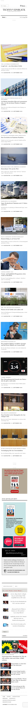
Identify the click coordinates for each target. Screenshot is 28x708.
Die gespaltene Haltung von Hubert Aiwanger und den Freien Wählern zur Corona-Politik (13, 344)
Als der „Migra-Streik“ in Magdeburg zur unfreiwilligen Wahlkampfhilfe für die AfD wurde (18, 595)
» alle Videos (25, 635)
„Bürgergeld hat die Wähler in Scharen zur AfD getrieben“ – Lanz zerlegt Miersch (18, 610)
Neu (16, 586)
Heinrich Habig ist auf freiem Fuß (10, 239)
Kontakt (9, 696)
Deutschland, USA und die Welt (10, 169)
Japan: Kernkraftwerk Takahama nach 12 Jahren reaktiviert (14, 204)
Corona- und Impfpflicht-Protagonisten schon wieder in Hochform (13, 274)
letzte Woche (9, 590)
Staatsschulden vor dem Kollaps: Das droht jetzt (18, 664)
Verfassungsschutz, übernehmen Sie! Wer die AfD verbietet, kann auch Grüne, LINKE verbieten (14, 658)
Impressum (5, 698)
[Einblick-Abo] (14, 519)
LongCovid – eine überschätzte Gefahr (11, 66)
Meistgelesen (7, 586)
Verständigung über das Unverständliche (12, 450)
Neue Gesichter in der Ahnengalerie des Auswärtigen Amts (13, 415)
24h (3, 590)
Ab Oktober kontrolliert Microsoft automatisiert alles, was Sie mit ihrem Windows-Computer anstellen (14, 103)
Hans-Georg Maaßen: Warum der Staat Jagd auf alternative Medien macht (19, 680)
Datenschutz (12, 698)
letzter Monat (17, 590)
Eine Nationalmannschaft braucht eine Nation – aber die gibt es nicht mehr (14, 380)
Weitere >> (5, 631)
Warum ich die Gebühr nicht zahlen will (12, 309)
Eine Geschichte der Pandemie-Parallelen (12, 137)
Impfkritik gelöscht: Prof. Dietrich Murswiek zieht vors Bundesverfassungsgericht (18, 618)
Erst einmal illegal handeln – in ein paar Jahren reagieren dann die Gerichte (18, 672)
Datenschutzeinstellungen (9, 700)
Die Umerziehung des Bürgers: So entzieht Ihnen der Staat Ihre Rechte (18, 688)
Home (4, 696)
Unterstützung (16, 696)
